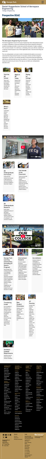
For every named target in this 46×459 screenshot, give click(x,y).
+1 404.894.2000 (6, 444)
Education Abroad (29, 394)
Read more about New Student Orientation (20, 316)
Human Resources (39, 381)
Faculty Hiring (38, 377)
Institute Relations (39, 407)
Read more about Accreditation (37, 271)
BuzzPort (27, 374)
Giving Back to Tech (40, 395)
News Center (6, 371)
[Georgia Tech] (39, 434)
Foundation (38, 394)
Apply (27, 372)
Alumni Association (39, 389)
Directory (15, 436)
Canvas (27, 395)
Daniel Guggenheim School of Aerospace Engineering (20, 7)
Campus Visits (6, 384)
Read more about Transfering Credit (7, 316)
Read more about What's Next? (6, 115)
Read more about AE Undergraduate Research (8, 208)
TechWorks (38, 384)
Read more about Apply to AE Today (18, 83)
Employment (16, 437)
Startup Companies (39, 399)
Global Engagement (18, 413)
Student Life (28, 389)
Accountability (27, 451)
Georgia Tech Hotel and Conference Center (7, 403)
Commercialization (18, 423)
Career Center (28, 377)
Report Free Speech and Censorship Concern (28, 455)
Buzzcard (27, 375)
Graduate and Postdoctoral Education (28, 382)
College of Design (18, 375)
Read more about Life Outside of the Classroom (23, 176)
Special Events (6, 374)
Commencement (29, 378)
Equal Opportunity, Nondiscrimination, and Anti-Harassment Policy (29, 437)
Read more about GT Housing (32, 316)
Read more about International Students (22, 271)
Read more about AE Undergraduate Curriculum (8, 176)
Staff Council (38, 383)
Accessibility (27, 450)
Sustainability (6, 376)
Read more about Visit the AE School (6, 83)
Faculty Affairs (39, 375)
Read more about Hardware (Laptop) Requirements (8, 351)
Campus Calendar (7, 373)
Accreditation (27, 453)
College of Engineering (8, 11)
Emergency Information (18, 439)
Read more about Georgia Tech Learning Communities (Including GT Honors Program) (8, 271)
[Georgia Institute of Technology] (9, 1)
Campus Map (6, 445)
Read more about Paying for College (28, 83)
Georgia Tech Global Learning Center (7, 398)
